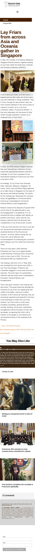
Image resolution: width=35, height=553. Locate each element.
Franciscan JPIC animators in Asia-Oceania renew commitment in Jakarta (16, 450)
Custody (5, 20)
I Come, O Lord (7, 372)
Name (4, 542)
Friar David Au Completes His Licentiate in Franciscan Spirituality (17, 486)
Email (4, 536)
